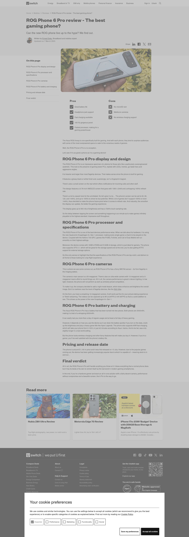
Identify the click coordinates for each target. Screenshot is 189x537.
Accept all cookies (150, 531)
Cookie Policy (127, 514)
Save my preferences (130, 531)
